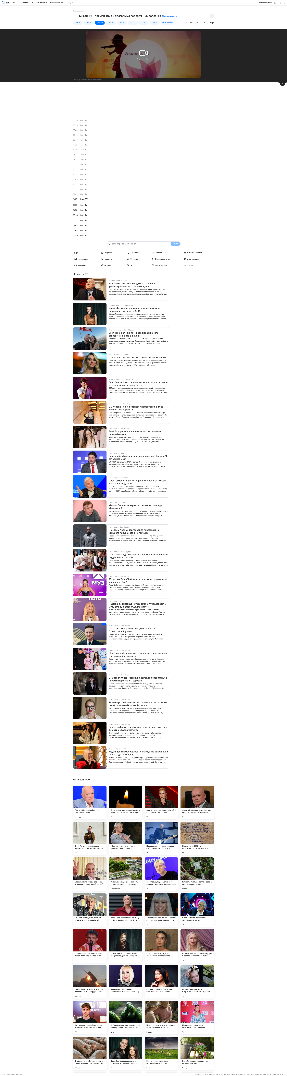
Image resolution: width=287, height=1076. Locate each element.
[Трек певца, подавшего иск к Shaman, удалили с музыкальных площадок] (161, 874)
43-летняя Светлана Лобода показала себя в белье (137, 357)
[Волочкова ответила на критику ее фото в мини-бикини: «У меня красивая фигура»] (125, 910)
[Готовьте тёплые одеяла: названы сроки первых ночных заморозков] (197, 874)
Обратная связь (278, 1074)
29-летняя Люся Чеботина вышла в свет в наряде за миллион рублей (138, 580)
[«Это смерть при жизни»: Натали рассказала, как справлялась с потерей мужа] (161, 910)
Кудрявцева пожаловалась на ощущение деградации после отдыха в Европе (138, 753)
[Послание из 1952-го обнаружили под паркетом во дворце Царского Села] (197, 838)
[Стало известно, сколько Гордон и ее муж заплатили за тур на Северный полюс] (197, 946)
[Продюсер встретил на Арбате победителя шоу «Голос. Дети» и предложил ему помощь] (90, 946)
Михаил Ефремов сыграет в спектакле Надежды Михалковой (135, 507)
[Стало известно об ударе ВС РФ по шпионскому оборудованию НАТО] (90, 982)
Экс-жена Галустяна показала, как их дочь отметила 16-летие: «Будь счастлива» (138, 728)
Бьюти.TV (83, 120)
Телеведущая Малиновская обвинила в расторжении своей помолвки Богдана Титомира (138, 704)
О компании (10, 1074)
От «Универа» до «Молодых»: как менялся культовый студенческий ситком (138, 556)
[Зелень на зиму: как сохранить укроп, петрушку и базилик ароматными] (125, 874)
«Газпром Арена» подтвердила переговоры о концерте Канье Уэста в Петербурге (134, 531)
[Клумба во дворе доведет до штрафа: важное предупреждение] (197, 1053)
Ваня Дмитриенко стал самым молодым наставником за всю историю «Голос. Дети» (138, 383)
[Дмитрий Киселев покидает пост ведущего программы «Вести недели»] (197, 802)
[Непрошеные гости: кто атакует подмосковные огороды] (161, 1017)
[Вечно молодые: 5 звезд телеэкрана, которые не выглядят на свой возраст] (125, 982)
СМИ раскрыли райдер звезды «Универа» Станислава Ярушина (132, 630)
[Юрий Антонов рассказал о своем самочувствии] (197, 910)
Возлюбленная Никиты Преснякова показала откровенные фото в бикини (133, 334)
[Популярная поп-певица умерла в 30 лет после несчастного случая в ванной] (125, 802)
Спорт (211, 23)
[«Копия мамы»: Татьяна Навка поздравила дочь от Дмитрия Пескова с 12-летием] (125, 946)
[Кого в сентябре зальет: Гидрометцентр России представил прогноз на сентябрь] (161, 1053)
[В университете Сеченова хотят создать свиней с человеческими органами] (90, 1053)
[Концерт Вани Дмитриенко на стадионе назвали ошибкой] (90, 910)
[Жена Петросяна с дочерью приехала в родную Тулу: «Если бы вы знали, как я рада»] (90, 838)
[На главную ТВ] (7, 2)
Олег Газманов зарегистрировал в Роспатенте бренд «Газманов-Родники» (138, 482)
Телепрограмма (78, 11)
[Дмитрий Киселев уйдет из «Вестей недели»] (90, 802)
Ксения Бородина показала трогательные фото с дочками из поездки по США (135, 309)
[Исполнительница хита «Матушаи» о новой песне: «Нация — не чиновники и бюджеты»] (197, 1017)
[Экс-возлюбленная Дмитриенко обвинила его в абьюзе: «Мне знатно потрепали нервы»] (90, 1017)
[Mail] (3, 2)
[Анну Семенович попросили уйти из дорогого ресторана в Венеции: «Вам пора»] (161, 802)
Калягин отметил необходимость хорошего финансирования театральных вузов (133, 285)
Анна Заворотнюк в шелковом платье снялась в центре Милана (135, 433)
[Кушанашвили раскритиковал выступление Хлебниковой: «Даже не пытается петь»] (161, 982)
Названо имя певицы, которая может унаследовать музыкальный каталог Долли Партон (137, 605)
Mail (3, 1074)
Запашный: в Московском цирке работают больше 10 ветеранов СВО (138, 457)
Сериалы (201, 23)
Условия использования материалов (259, 1074)
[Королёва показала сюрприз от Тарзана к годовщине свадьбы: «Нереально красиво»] (125, 1053)
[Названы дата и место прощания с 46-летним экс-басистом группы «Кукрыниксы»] (161, 838)
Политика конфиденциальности (234, 1074)
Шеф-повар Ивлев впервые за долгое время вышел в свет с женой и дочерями (138, 654)
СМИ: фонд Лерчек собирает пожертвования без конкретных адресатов (136, 408)
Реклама (19, 1074)
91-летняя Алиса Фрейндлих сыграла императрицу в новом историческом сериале (138, 679)
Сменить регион (169, 16)
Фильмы (189, 23)
